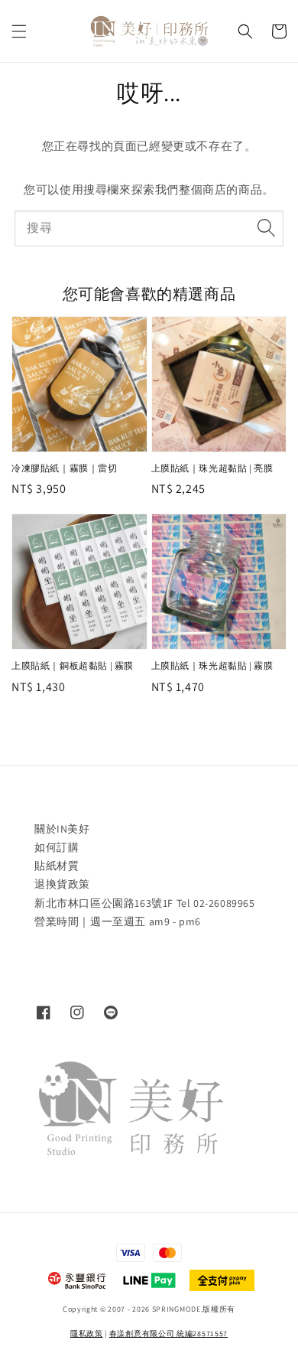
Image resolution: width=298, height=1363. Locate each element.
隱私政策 (86, 1334)
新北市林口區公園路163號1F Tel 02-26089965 (144, 903)
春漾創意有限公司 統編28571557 (168, 1334)
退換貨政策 (62, 884)
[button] (19, 31)
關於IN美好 (62, 829)
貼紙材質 (56, 865)
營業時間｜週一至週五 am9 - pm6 (117, 921)
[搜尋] (266, 228)
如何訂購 (56, 847)
